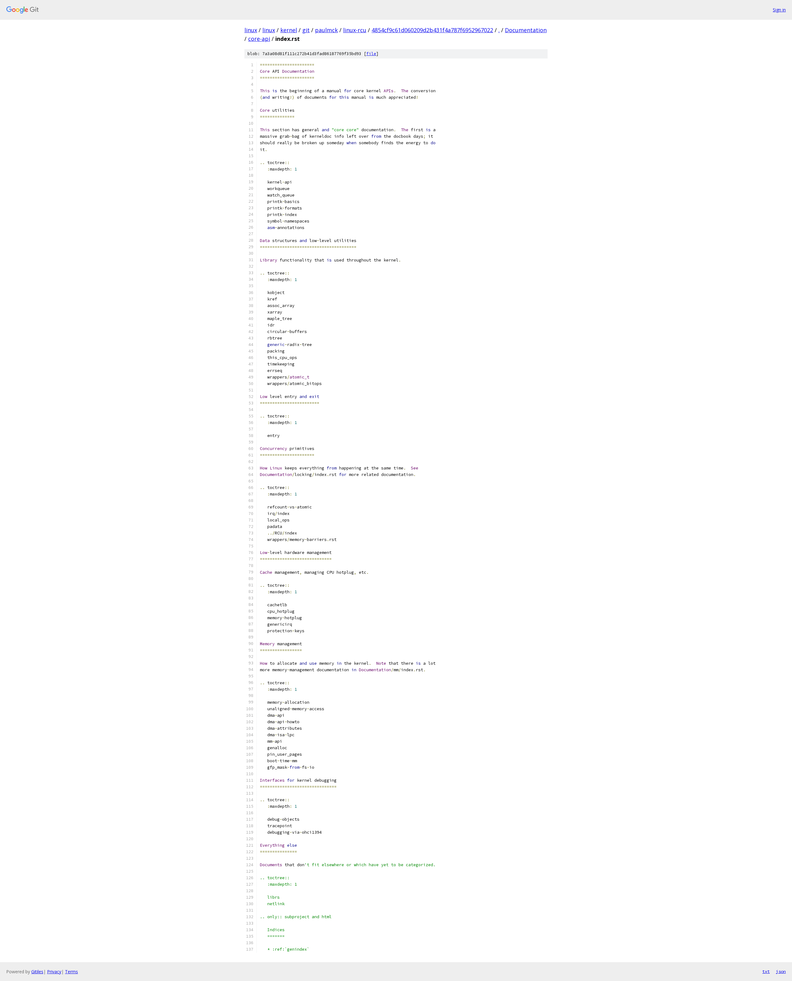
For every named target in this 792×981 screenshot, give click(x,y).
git (306, 30)
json (781, 971)
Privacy (54, 972)
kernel (288, 30)
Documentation (526, 30)
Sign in (779, 10)
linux (250, 30)
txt (766, 971)
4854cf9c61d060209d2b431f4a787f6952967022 (432, 30)
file (371, 53)
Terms (71, 972)
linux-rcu (354, 30)
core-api (259, 38)
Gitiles (37, 972)
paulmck (326, 30)
